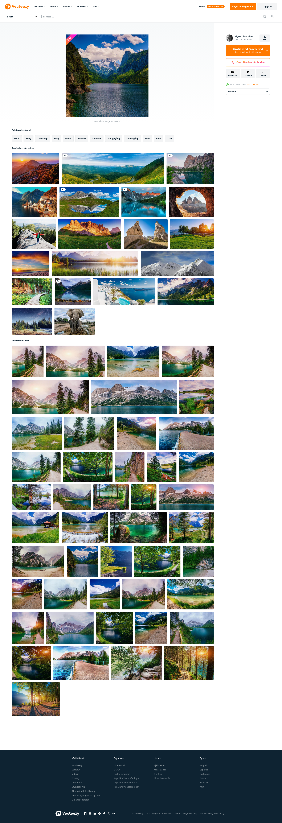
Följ (264, 39)
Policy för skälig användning (212, 813)
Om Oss (158, 774)
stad (147, 138)
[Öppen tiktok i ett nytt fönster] (104, 813)
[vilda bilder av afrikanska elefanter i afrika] (74, 321)
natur (68, 138)
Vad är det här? (253, 84)
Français (204, 782)
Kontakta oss (160, 769)
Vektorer (38, 6)
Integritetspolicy (190, 813)
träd (169, 138)
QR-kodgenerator (80, 799)
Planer (202, 6)
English (203, 765)
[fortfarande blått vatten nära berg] (190, 168)
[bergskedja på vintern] (177, 263)
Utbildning (77, 782)
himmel (82, 138)
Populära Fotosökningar (126, 782)
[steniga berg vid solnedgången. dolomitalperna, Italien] (89, 234)
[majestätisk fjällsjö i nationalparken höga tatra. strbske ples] (95, 263)
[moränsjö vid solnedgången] (143, 202)
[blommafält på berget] (113, 168)
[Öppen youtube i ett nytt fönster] (114, 813)
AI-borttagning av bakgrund (86, 795)
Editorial (81, 6)
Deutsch (204, 778)
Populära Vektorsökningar (127, 778)
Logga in (267, 6)
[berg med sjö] (89, 202)
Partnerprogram (122, 774)
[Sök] (264, 16)
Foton (53, 6)
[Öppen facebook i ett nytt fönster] (85, 813)
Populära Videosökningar (126, 786)
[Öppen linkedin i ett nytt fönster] (95, 813)
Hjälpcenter (159, 765)
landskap (43, 138)
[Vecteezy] (17, 6)
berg (56, 138)
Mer (95, 6)
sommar (96, 138)
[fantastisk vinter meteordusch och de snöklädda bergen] (32, 321)
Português (205, 774)
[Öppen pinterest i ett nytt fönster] (99, 813)
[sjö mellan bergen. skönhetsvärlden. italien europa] (133, 361)
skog (28, 138)
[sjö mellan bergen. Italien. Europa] (38, 561)
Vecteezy (76, 769)
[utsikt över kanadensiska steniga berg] (73, 291)
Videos (66, 6)
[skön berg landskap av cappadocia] (146, 234)
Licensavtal (119, 765)
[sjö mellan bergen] (28, 361)
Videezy (75, 774)
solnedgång (132, 138)
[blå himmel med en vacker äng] (192, 234)
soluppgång (114, 138)
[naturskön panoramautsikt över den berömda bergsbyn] (34, 202)
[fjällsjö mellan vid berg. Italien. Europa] (186, 291)
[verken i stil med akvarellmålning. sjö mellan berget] (81, 663)
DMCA (117, 769)
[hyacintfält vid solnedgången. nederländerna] (30, 263)
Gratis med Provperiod (248, 50)
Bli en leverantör (162, 778)
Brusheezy (77, 765)
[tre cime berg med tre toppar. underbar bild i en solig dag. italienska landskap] (191, 202)
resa (158, 138)
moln (16, 138)
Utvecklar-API (78, 786)
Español (204, 769)
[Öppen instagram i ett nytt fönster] (90, 813)
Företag (75, 778)
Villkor (177, 813)
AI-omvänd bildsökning (83, 791)
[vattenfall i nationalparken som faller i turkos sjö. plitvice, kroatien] (32, 291)
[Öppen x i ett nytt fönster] (109, 813)
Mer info (232, 91)
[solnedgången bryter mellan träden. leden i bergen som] (136, 663)
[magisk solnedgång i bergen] (35, 168)
